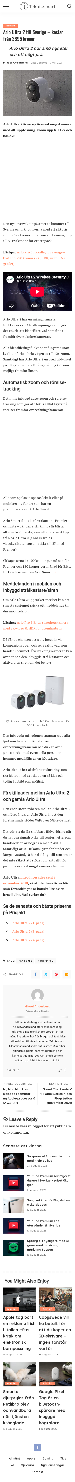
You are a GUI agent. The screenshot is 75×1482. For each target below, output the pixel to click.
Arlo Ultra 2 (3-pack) (28, 931)
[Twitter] (46, 974)
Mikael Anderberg (15, 62)
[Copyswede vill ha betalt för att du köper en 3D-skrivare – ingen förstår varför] (55, 1300)
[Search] (69, 6)
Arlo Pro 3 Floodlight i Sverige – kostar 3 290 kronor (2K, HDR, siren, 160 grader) (34, 258)
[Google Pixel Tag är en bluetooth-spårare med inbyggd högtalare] (55, 1374)
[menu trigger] (7, 6)
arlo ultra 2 (47, 960)
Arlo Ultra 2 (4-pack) (28, 940)
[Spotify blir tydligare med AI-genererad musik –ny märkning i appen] (13, 1248)
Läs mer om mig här (48, 1060)
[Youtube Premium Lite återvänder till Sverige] (13, 1226)
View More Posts (37, 1011)
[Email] (66, 974)
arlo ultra (26, 960)
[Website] (60, 1070)
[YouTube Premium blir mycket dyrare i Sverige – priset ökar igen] (13, 1183)
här (55, 572)
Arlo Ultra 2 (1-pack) (28, 923)
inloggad (35, 1125)
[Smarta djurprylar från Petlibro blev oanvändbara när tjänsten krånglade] (19, 1374)
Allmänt (10, 25)
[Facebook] (35, 974)
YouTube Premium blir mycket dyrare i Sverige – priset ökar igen (49, 1180)
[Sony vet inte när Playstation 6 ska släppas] (13, 1205)
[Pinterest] (56, 974)
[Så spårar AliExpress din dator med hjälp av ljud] (13, 1161)
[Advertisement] (37, 181)
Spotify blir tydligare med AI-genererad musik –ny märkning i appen (48, 1245)
